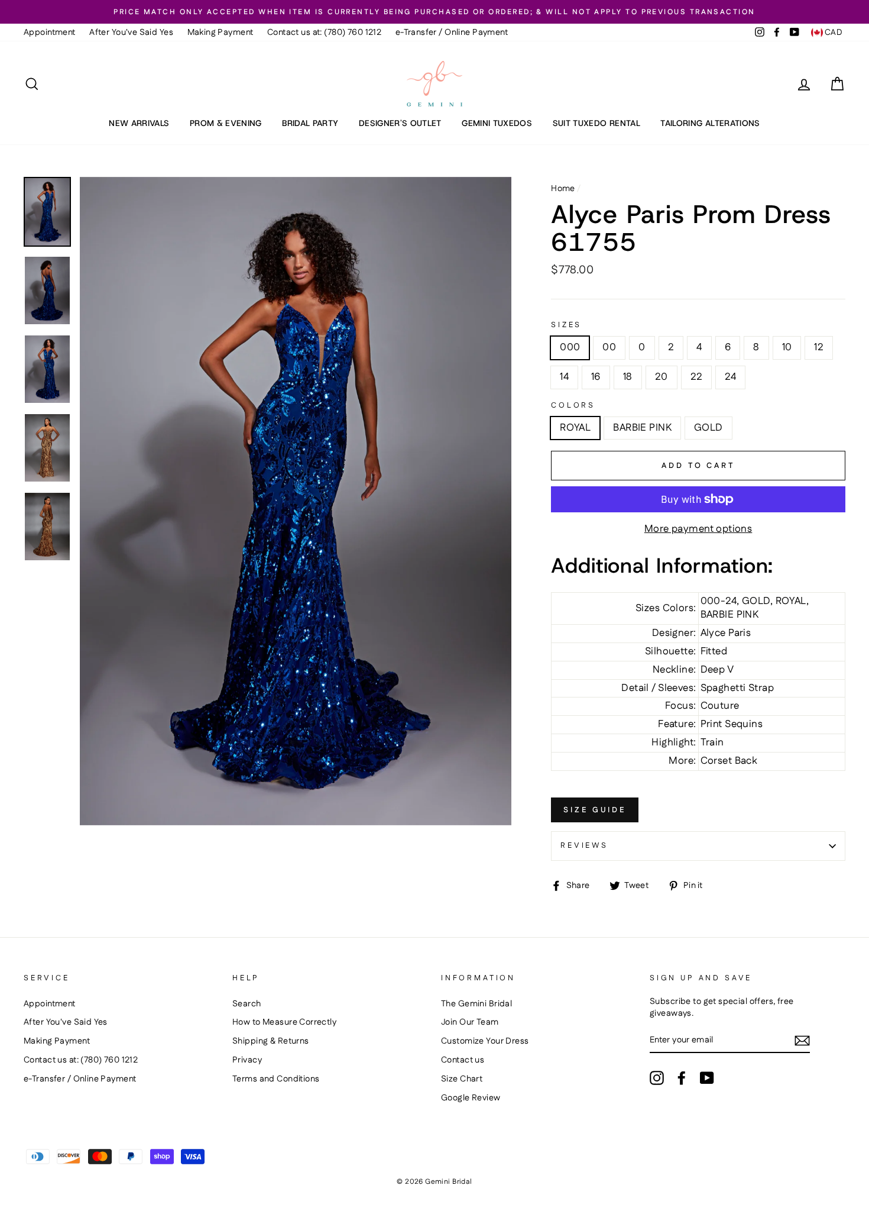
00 (609, 347)
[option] (434, 12)
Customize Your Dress (485, 1041)
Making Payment (220, 32)
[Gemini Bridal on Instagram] (657, 1078)
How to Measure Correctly (284, 1022)
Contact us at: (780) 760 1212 (324, 32)
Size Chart (461, 1079)
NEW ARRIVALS (139, 123)
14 (564, 377)
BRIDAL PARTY (310, 123)
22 (696, 377)
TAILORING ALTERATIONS (710, 123)
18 (628, 377)
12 (818, 347)
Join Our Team (470, 1022)
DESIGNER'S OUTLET (400, 123)
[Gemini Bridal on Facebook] (682, 1078)
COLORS (573, 406)
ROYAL (575, 428)
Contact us (462, 1060)
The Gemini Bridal (476, 1004)
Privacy (247, 1060)
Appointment (50, 32)
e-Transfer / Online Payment (451, 32)
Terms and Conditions (276, 1079)
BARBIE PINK (642, 428)
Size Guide (594, 810)
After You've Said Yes (131, 32)
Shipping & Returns (270, 1041)
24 (730, 377)
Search (246, 1004)
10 (787, 347)
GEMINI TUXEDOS (497, 123)
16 (596, 377)
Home (563, 189)
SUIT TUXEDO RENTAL (596, 123)
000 (570, 347)
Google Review (471, 1098)
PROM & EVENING (226, 123)
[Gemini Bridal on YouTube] (707, 1078)
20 (661, 377)
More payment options (698, 529)
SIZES (566, 325)
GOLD (708, 428)
